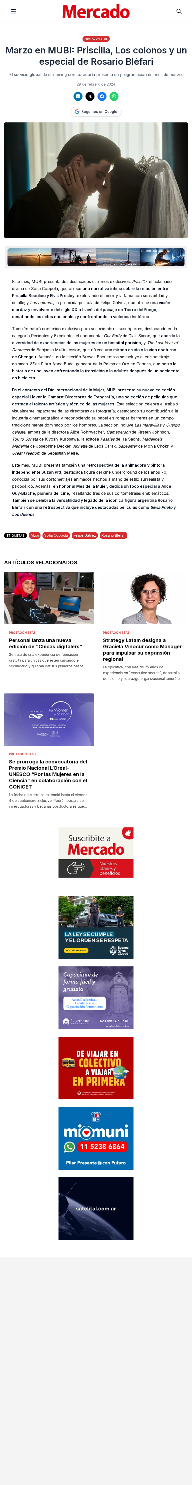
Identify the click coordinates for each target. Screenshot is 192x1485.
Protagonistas (96, 38)
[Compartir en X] (90, 96)
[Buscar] (179, 11)
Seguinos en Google (99, 111)
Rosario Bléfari (114, 535)
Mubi (35, 535)
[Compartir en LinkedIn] (78, 96)
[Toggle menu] (13, 11)
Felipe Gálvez (85, 535)
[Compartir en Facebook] (102, 96)
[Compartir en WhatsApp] (114, 96)
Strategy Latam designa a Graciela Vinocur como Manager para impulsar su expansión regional (142, 649)
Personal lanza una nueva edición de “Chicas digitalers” (45, 643)
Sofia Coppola (56, 535)
